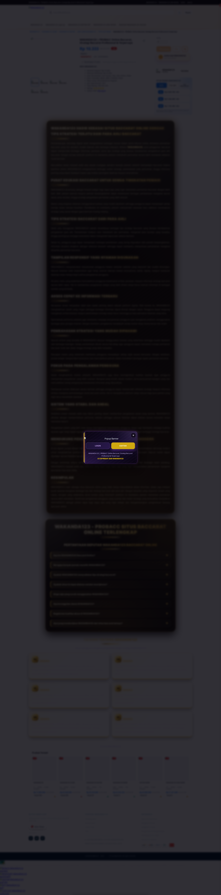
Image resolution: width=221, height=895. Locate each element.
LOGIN (98, 446)
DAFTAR (123, 446)
